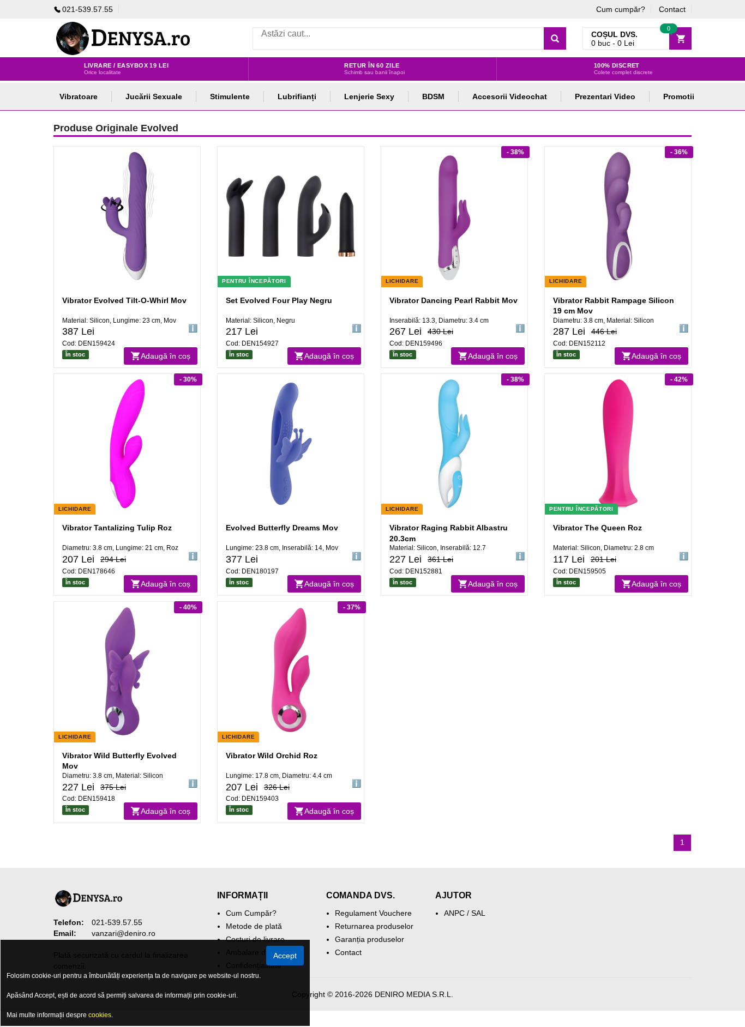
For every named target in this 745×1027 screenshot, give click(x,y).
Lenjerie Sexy (369, 96)
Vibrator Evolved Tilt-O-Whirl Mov (124, 300)
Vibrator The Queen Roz (597, 527)
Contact (672, 9)
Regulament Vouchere (373, 913)
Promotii (678, 96)
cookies (99, 1015)
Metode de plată (254, 926)
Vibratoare (78, 96)
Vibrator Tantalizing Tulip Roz (117, 527)
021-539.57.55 (87, 9)
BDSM (433, 96)
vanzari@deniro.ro (123, 933)
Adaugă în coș (165, 356)
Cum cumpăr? (620, 9)
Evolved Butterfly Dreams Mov (282, 527)
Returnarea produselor (374, 926)
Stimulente (230, 96)
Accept (285, 955)
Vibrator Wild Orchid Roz (271, 755)
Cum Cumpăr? (251, 913)
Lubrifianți (297, 96)
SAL (478, 913)
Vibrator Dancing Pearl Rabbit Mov (453, 300)
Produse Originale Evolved (115, 128)
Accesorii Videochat (509, 96)
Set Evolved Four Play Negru (279, 300)
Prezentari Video (605, 96)
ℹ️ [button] (192, 328)
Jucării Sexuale (153, 96)
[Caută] (555, 38)
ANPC (454, 913)
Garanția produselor (369, 939)
